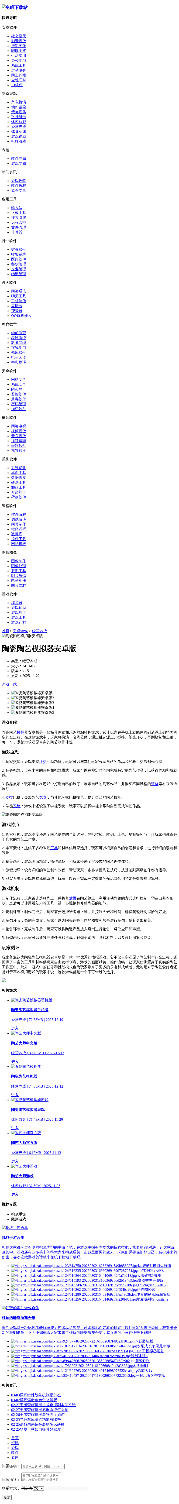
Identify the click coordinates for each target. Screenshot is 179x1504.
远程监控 (18, 222)
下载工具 (18, 213)
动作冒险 (18, 107)
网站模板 (18, 544)
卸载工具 (18, 487)
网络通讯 (18, 291)
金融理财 (18, 80)
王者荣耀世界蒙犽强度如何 (38, 1415)
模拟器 (16, 603)
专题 (15, 1457)
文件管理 (18, 227)
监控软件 (18, 394)
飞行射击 (18, 117)
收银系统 (18, 254)
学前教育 (18, 333)
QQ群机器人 (21, 316)
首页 (5, 631)
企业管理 (18, 269)
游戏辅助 (18, 136)
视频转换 (18, 451)
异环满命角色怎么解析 (34, 1400)
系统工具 (18, 65)
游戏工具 (18, 617)
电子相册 (18, 581)
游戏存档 (18, 622)
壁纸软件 (18, 497)
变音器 (16, 311)
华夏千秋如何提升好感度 (36, 1429)
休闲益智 (18, 122)
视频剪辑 (18, 441)
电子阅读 (18, 357)
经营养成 (18, 127)
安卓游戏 (20, 631)
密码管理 (18, 404)
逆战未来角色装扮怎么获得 (38, 1424)
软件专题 (18, 159)
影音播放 (18, 41)
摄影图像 (18, 46)
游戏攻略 (18, 181)
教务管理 (18, 343)
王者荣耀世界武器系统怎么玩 (39, 1410)
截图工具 (18, 571)
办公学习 (18, 60)
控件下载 (18, 539)
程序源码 (18, 529)
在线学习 (18, 348)
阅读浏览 (18, 51)
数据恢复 (18, 478)
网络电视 (18, 426)
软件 (15, 1453)
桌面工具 (18, 473)
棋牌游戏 (18, 141)
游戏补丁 (18, 613)
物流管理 (18, 274)
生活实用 (18, 56)
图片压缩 (18, 576)
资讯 (15, 1443)
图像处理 (18, 566)
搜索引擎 (18, 218)
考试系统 (18, 338)
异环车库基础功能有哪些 (36, 1420)
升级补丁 (18, 492)
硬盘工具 (18, 482)
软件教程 (18, 186)
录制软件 (18, 446)
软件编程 (18, 514)
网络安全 (18, 379)
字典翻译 (18, 362)
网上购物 (18, 75)
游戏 (15, 1448)
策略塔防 (18, 112)
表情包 (16, 306)
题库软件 (18, 352)
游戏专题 (18, 163)
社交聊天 (18, 36)
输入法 (16, 208)
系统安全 (18, 384)
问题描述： (11, 1480)
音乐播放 (18, 436)
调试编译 (18, 519)
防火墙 (16, 389)
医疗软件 (18, 259)
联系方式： (11, 1488)
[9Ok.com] (15, 7)
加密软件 (18, 409)
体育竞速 (18, 132)
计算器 (16, 232)
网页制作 (18, 524)
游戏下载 (9, 684)
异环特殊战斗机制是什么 (36, 1395)
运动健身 (18, 70)
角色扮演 (18, 102)
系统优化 (18, 468)
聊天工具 (18, 296)
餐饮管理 (18, 264)
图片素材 (18, 585)
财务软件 (18, 249)
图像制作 (18, 561)
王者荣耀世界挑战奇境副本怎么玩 (43, 1405)
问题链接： (11, 1466)
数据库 (16, 534)
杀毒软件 (18, 399)
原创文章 (18, 190)
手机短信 (18, 301)
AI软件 (17, 85)
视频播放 (18, 431)
